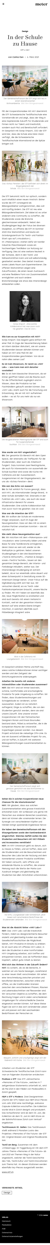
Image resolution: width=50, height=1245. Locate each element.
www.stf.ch (7, 1172)
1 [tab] (24, 650)
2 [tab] (26, 650)
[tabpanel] (25, 636)
